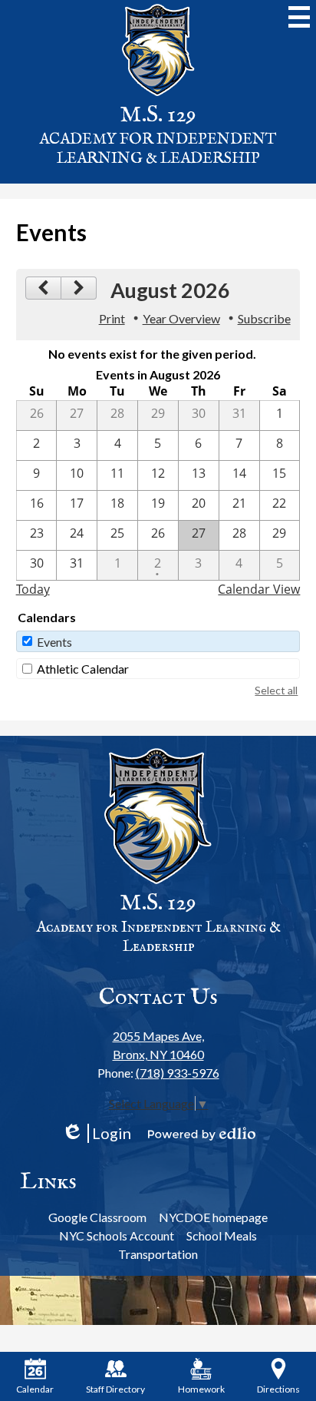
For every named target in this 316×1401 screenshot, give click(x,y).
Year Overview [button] (181, 318)
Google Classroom (97, 1217)
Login (96, 1133)
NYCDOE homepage (213, 1217)
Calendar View (259, 589)
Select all (276, 690)
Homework (201, 1389)
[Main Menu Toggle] (299, 17)
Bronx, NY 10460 (158, 1045)
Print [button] (112, 318)
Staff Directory (115, 1389)
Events (54, 641)
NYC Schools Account (116, 1235)
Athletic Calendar (83, 668)
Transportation (158, 1254)
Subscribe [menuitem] (264, 318)
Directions (278, 1389)
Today (33, 589)
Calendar (35, 1389)
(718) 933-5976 (177, 1072)
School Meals (221, 1235)
